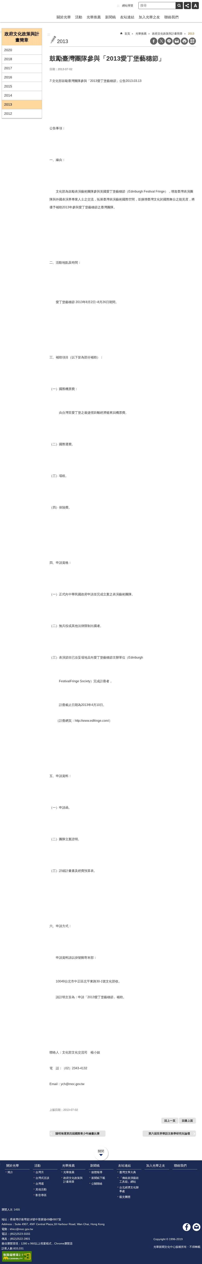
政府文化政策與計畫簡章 (167, 33)
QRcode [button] (192, 41)
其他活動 (41, 1189)
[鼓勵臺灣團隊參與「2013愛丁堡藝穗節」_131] (196, 1227)
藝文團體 (124, 1196)
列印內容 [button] (184, 41)
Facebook (153, 41)
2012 (8, 114)
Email (176, 41)
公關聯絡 (96, 1183)
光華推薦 (94, 17)
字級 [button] (195, 5)
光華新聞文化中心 (19, 7)
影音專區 (41, 1195)
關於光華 (64, 17)
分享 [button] (187, 5)
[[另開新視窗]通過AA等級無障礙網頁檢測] (17, 1256)
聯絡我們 (171, 17)
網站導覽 (127, 5)
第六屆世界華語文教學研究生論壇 (169, 1133)
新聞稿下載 (98, 1177)
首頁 (127, 33)
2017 (8, 68)
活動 (78, 17)
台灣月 (40, 1172)
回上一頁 (169, 1120)
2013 (8, 104)
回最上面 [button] (187, 1120)
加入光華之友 (149, 17)
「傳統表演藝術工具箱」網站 (129, 1179)
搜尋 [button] (179, 5)
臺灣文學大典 (127, 1172)
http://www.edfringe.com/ (92, 720)
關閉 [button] (101, 1151)
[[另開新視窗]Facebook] (187, 1227)
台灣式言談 (42, 1177)
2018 (8, 59)
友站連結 (127, 17)
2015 (8, 86)
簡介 (10, 1172)
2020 (8, 50)
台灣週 (40, 1183)
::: (118, 5)
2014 (8, 95)
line (169, 41)
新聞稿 (110, 17)
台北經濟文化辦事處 (129, 1189)
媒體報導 (96, 1172)
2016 (8, 77)
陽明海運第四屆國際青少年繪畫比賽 (77, 1133)
